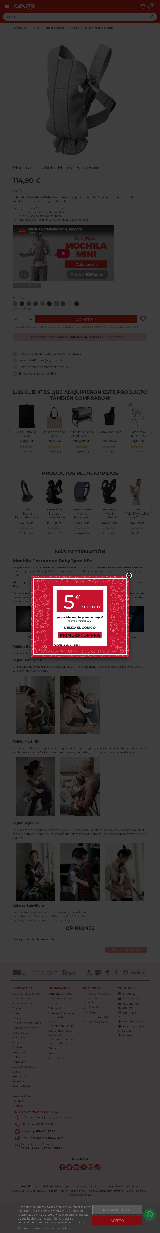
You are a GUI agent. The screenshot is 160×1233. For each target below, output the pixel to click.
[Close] (128, 575)
